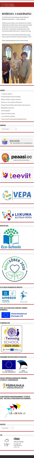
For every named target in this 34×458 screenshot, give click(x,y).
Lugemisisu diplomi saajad (8, 113)
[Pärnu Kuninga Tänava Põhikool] (17, 4)
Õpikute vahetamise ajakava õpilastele (11, 99)
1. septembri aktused (6, 94)
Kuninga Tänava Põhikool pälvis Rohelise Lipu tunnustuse (15, 105)
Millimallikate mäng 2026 (7, 108)
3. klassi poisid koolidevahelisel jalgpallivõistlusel (13, 119)
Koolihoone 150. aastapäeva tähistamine (11, 102)
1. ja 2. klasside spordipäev (8, 116)
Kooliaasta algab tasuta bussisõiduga (10, 96)
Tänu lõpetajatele (5, 110)
